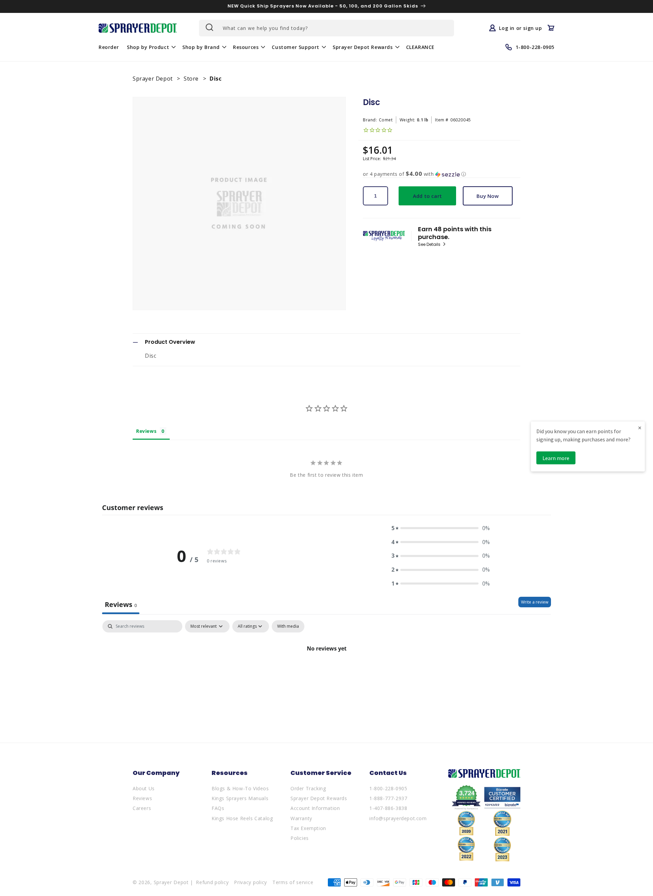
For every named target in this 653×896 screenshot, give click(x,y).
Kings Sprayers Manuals (240, 798)
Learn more (555, 457)
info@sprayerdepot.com (398, 818)
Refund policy (212, 882)
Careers (142, 808)
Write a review (534, 602)
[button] (150, 47)
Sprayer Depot (153, 78)
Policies (299, 838)
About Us (144, 788)
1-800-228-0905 (388, 788)
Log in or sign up (520, 27)
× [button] (639, 427)
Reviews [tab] (146, 431)
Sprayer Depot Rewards (318, 798)
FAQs (218, 808)
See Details (429, 244)
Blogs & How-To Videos (240, 788)
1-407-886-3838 (388, 808)
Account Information (315, 808)
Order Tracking (308, 788)
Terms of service (292, 882)
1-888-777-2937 (388, 798)
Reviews (142, 798)
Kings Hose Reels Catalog (242, 818)
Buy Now (487, 195)
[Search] (209, 27)
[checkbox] (288, 626)
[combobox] (326, 28)
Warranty (301, 818)
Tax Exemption (308, 828)
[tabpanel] (326, 671)
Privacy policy (250, 882)
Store (192, 78)
